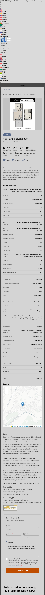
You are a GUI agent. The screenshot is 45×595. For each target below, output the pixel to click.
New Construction (5, 48)
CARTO (39, 426)
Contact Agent (22, 571)
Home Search (3, 47)
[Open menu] (0, 82)
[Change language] (1, 10)
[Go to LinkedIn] (0, 8)
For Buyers (3, 45)
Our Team (3, 50)
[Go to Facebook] (0, 2)
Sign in (6, 36)
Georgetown (13, 94)
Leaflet (14, 426)
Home (5, 94)
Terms (13, 566)
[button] (22, 404)
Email (27, 534)
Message (10, 542)
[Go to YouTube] (0, 6)
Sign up (2, 36)
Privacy (18, 566)
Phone (10, 534)
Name (10, 525)
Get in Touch (3, 52)
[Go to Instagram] (0, 4)
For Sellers (3, 43)
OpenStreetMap (23, 426)
